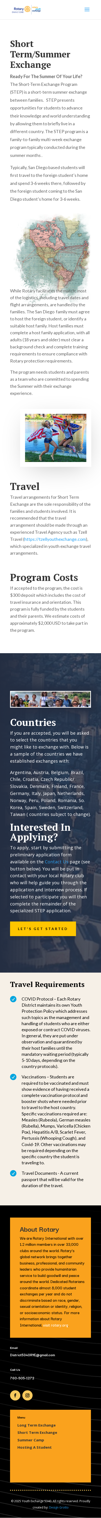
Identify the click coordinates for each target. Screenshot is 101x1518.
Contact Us (56, 862)
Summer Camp (30, 1439)
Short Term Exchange (37, 1432)
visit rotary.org (55, 1325)
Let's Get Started (43, 929)
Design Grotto (59, 1507)
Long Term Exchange (36, 1425)
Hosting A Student (34, 1447)
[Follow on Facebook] (15, 1395)
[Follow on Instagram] (27, 1395)
